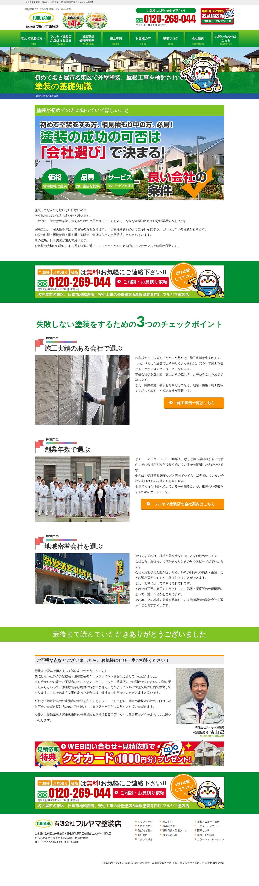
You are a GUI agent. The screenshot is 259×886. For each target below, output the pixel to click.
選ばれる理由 (145, 830)
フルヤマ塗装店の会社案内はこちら (184, 504)
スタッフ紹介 (145, 839)
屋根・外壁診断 (205, 835)
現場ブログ (170, 41)
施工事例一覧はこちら (196, 403)
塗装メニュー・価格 (208, 821)
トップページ (145, 821)
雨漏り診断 (203, 830)
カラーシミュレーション (210, 839)
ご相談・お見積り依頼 (145, 281)
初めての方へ (145, 826)
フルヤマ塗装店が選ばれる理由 (60, 40)
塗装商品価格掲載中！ (88, 40)
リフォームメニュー (208, 826)
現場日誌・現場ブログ (174, 830)
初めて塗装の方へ (33, 41)
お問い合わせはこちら (225, 40)
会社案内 (198, 41)
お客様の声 (143, 41)
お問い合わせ (169, 835)
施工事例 (116, 41)
